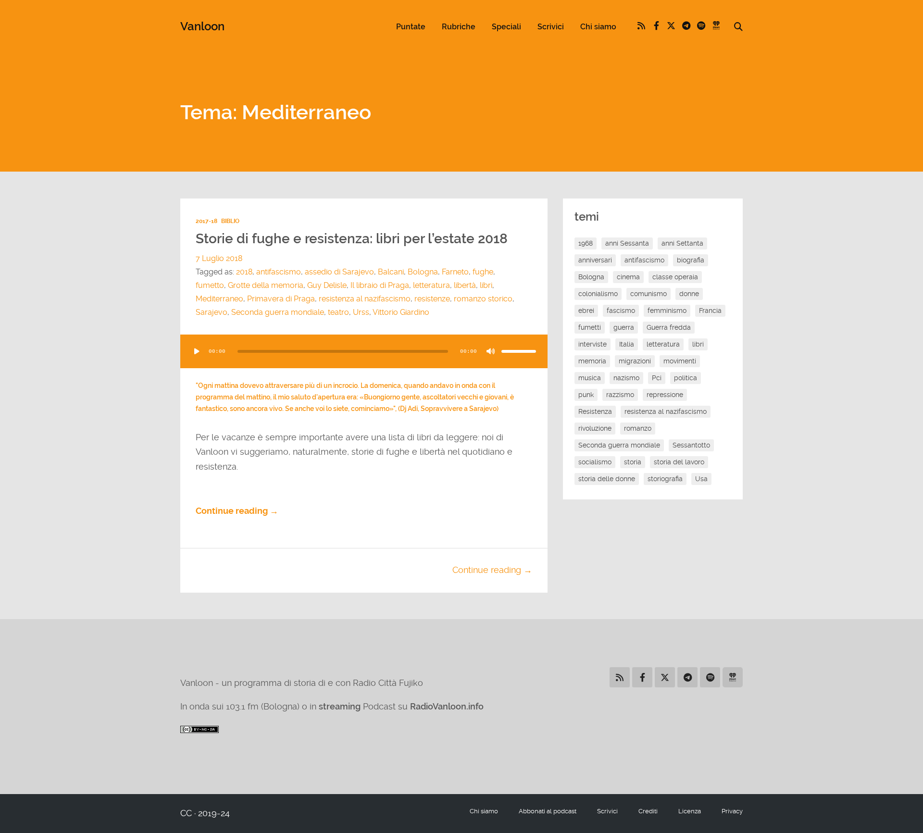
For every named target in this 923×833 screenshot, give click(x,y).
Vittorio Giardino (401, 312)
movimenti (679, 361)
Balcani (391, 271)
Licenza (689, 811)
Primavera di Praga (281, 298)
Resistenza (595, 411)
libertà (465, 285)
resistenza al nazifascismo (365, 298)
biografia (690, 260)
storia (632, 462)
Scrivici (550, 26)
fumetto (210, 285)
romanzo (637, 428)
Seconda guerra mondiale (277, 312)
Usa (701, 479)
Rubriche (458, 26)
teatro (338, 312)
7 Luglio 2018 (219, 258)
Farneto (455, 271)
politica (685, 378)
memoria (592, 361)
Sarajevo (211, 312)
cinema (628, 277)
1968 (585, 243)
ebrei (586, 310)
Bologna (423, 271)
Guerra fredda (669, 327)
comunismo (648, 294)
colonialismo (598, 294)
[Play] (196, 351)
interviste (592, 344)
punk (586, 394)
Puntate (410, 26)
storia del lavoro (679, 462)
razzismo (620, 394)
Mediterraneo (219, 298)
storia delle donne (606, 479)
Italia (626, 344)
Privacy (732, 811)
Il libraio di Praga (379, 285)
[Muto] (491, 351)
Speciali (506, 26)
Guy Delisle (327, 285)
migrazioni (635, 361)
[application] (364, 351)
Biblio (230, 221)
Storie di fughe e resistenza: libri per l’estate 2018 (352, 239)
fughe (483, 271)
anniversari (595, 260)
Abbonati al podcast (547, 811)
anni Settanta (682, 243)
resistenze (432, 298)
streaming (340, 706)
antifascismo (278, 271)
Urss (361, 312)
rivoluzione (594, 428)
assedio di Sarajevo (339, 271)
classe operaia (675, 277)
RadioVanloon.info (447, 706)
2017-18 (206, 221)
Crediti (648, 811)
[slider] (518, 351)
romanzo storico (483, 298)
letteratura (431, 285)
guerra (623, 327)
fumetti (589, 327)
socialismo (594, 462)
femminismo (667, 310)
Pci (656, 378)
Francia (710, 310)
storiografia (665, 479)
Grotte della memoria (265, 285)
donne (689, 294)
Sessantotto (691, 445)
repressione (665, 394)
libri (486, 285)
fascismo (621, 310)
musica (589, 378)
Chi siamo (598, 26)
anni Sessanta (627, 243)
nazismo (626, 378)
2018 (244, 271)
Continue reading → (237, 511)
